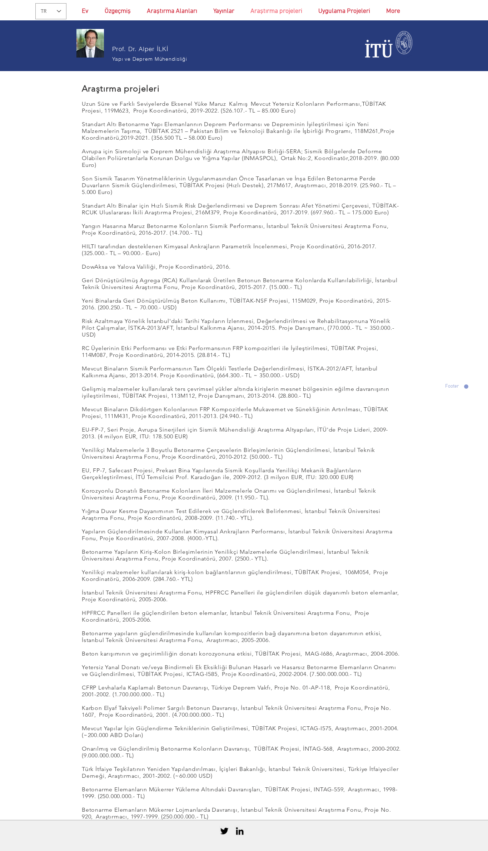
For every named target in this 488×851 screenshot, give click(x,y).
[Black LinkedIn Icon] (239, 831)
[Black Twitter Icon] (224, 831)
